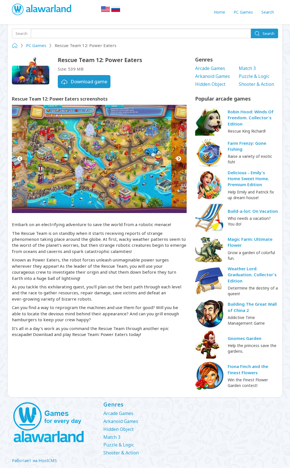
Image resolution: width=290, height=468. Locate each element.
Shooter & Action (256, 84)
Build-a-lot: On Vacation (253, 211)
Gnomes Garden (244, 338)
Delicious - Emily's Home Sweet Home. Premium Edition (248, 179)
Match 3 (247, 68)
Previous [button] (19, 159)
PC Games (243, 12)
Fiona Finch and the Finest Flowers (248, 369)
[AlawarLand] (42, 10)
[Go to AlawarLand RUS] (115, 10)
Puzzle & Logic (254, 76)
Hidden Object (210, 84)
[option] (99, 159)
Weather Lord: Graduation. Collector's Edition (252, 275)
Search (267, 12)
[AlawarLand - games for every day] (53, 422)
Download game (89, 81)
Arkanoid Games (212, 76)
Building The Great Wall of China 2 (252, 307)
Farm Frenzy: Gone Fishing (247, 146)
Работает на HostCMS (34, 460)
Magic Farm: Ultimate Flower (250, 242)
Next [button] (179, 159)
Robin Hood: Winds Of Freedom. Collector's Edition (251, 118)
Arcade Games (210, 68)
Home (219, 12)
